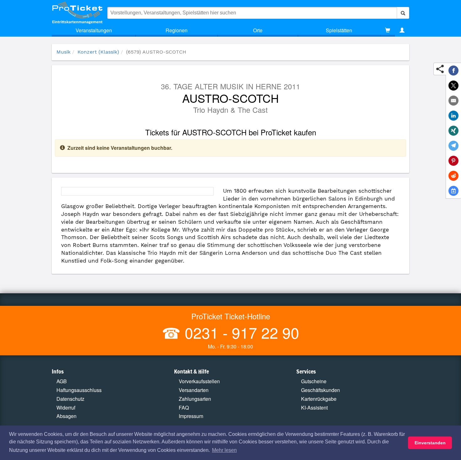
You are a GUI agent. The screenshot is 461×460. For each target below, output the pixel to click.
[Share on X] (453, 86)
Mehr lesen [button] (224, 450)
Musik (63, 52)
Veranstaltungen (94, 30)
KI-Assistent (314, 407)
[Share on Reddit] (453, 176)
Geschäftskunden (320, 390)
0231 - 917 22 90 (240, 332)
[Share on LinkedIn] (453, 116)
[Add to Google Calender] (453, 191)
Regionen (177, 30)
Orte (257, 30)
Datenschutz (70, 398)
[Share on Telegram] (453, 146)
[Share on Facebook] (453, 70)
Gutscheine (313, 381)
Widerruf (65, 407)
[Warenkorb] (387, 30)
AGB (61, 381)
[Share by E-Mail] (453, 101)
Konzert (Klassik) (98, 52)
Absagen (66, 416)
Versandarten (194, 390)
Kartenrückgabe (318, 398)
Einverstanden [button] (430, 442)
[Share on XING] (453, 131)
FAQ (184, 407)
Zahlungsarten (195, 398)
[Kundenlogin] (402, 30)
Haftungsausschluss (79, 390)
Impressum (191, 416)
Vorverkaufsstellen (199, 381)
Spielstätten (339, 30)
